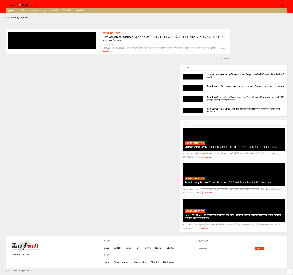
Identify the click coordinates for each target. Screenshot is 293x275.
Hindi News (168, 262)
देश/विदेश (22, 10)
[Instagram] (270, 5)
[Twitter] (265, 5)
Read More (107, 51)
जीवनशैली (79, 10)
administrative (195, 143)
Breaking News (111, 33)
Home (106, 262)
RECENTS (187, 67)
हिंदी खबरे (66, 10)
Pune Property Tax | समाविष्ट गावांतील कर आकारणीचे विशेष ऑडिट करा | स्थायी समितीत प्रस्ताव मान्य (245, 86)
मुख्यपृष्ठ (11, 10)
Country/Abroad (121, 262)
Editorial (155, 262)
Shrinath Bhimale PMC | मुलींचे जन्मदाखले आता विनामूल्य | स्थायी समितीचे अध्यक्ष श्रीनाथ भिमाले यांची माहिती (231, 146)
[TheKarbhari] (27, 5)
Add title (188, 122)
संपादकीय (55, 10)
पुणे (44, 10)
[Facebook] (274, 5)
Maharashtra (140, 262)
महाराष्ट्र (34, 10)
